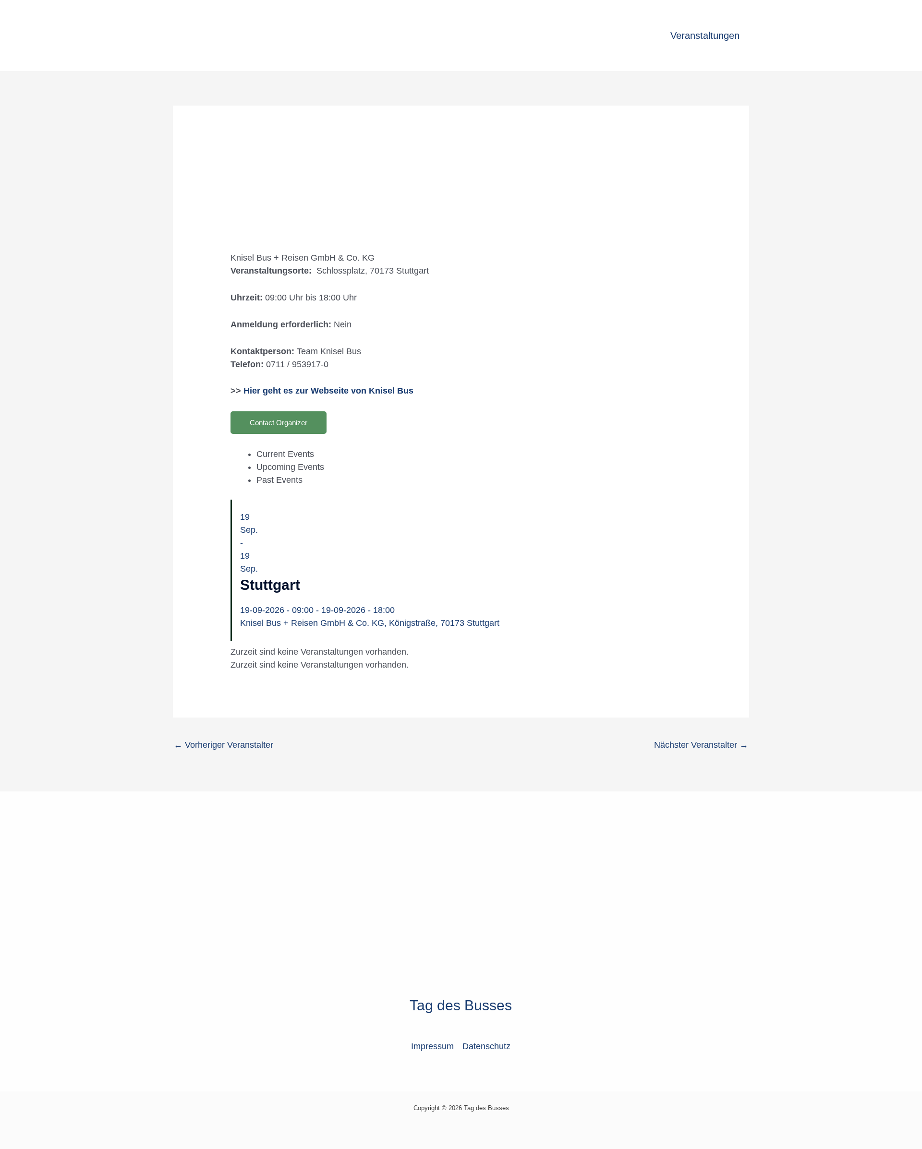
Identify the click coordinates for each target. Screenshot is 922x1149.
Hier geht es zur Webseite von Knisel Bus (328, 390)
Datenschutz (486, 1046)
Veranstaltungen (705, 35)
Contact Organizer (278, 423)
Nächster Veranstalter (701, 745)
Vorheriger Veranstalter (223, 745)
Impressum (432, 1046)
